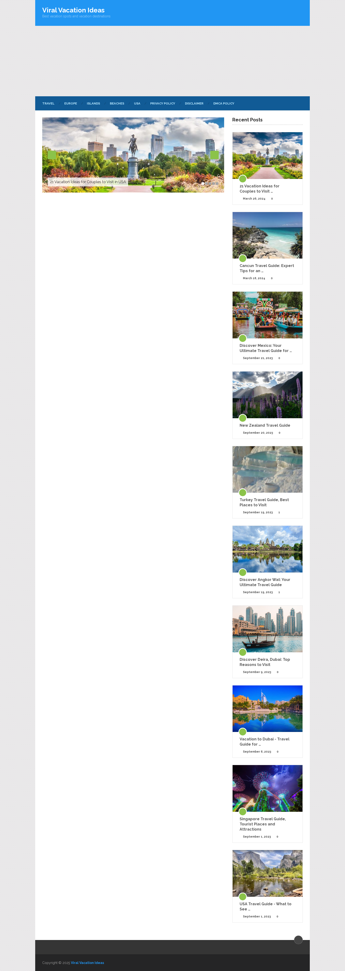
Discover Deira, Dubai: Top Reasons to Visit (265, 662)
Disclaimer (194, 103)
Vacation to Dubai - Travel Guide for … (264, 742)
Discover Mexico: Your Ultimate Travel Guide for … (266, 348)
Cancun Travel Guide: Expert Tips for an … (267, 268)
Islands (93, 103)
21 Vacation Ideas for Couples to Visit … (260, 188)
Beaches (117, 103)
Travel (48, 103)
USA (137, 103)
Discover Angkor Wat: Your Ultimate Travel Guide (265, 582)
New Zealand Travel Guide (265, 425)
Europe (70, 103)
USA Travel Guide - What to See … (265, 906)
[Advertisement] (172, 61)
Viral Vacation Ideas (73, 10)
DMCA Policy (223, 103)
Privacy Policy (162, 103)
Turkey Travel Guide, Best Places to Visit (264, 502)
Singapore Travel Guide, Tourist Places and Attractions (263, 824)
